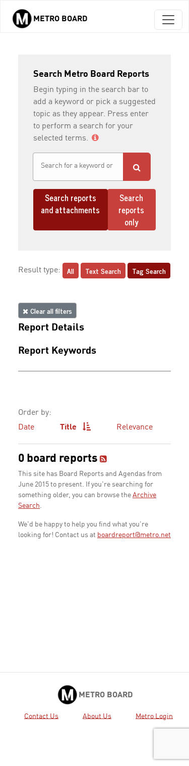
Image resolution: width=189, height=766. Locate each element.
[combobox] (78, 167)
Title (69, 427)
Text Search (103, 270)
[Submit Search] (137, 167)
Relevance (134, 427)
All (70, 270)
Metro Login (154, 716)
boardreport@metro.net (134, 535)
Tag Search (149, 270)
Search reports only (131, 209)
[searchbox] (78, 166)
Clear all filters (50, 310)
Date (26, 427)
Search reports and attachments (70, 203)
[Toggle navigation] (168, 20)
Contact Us (41, 716)
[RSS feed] (103, 460)
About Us (97, 716)
